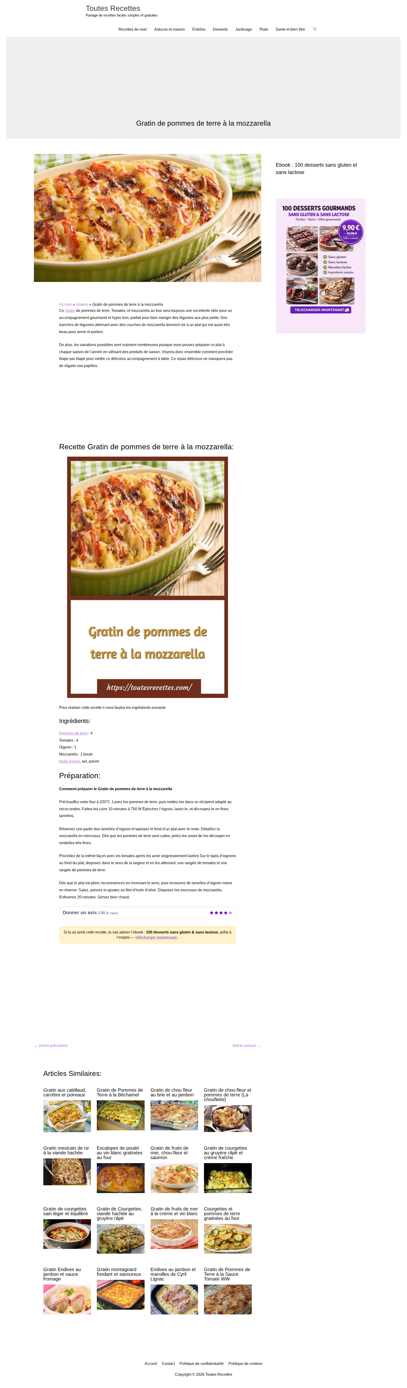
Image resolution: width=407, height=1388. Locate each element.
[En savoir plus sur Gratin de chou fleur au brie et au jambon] (174, 1115)
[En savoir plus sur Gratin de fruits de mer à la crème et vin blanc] (174, 1234)
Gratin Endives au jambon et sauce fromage (62, 1274)
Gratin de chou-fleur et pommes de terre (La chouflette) (227, 1094)
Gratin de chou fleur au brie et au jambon (172, 1092)
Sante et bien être (290, 29)
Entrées (198, 29)
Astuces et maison (169, 29)
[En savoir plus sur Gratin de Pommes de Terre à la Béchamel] (120, 1115)
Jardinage (243, 29)
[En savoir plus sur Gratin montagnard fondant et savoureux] (120, 1295)
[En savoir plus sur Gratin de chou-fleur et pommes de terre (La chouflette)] (228, 1118)
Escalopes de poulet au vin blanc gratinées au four (119, 1152)
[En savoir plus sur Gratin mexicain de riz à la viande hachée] (67, 1171)
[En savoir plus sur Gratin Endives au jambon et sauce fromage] (67, 1299)
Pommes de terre (73, 733)
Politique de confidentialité (201, 1364)
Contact (168, 1364)
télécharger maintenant (156, 937)
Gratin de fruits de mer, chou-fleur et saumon (169, 1152)
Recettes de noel (132, 29)
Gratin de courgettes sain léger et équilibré (65, 1211)
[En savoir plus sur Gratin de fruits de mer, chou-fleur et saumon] (174, 1178)
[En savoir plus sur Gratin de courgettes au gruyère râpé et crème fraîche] (228, 1178)
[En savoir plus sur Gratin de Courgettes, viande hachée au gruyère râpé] (120, 1238)
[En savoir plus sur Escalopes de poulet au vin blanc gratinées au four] (120, 1178)
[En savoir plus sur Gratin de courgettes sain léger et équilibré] (67, 1234)
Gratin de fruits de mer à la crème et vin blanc (174, 1211)
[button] (315, 29)
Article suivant (246, 1046)
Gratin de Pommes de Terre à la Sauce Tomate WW (227, 1274)
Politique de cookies (245, 1364)
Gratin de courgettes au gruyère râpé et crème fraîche (225, 1152)
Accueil (151, 1364)
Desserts (220, 29)
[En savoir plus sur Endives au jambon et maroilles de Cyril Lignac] (174, 1299)
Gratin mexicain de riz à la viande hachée (66, 1150)
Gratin (70, 311)
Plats (264, 29)
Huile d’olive (69, 761)
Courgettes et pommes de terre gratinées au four (222, 1213)
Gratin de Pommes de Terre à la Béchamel (120, 1092)
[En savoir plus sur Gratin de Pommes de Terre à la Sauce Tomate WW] (228, 1299)
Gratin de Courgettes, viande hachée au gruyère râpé (119, 1213)
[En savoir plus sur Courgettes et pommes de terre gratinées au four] (228, 1238)
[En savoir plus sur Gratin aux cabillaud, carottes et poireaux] (67, 1116)
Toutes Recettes (113, 8)
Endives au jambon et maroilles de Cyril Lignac (173, 1274)
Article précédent (50, 1046)
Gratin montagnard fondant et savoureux (119, 1272)
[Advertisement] (203, 84)
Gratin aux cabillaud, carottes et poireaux (64, 1092)
